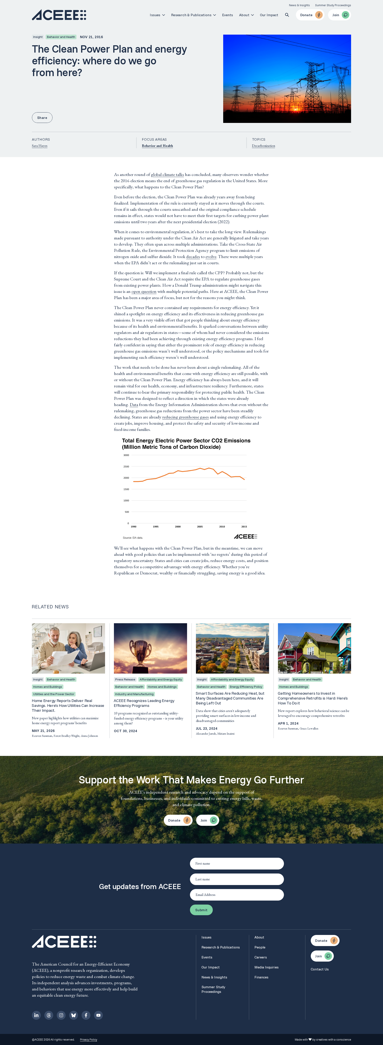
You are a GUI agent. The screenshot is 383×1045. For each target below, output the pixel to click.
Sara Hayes (39, 145)
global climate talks (167, 174)
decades (193, 256)
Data (134, 404)
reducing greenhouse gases (185, 417)
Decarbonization (263, 145)
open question (143, 291)
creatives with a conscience (333, 1039)
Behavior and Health (157, 145)
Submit (201, 910)
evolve (210, 256)
